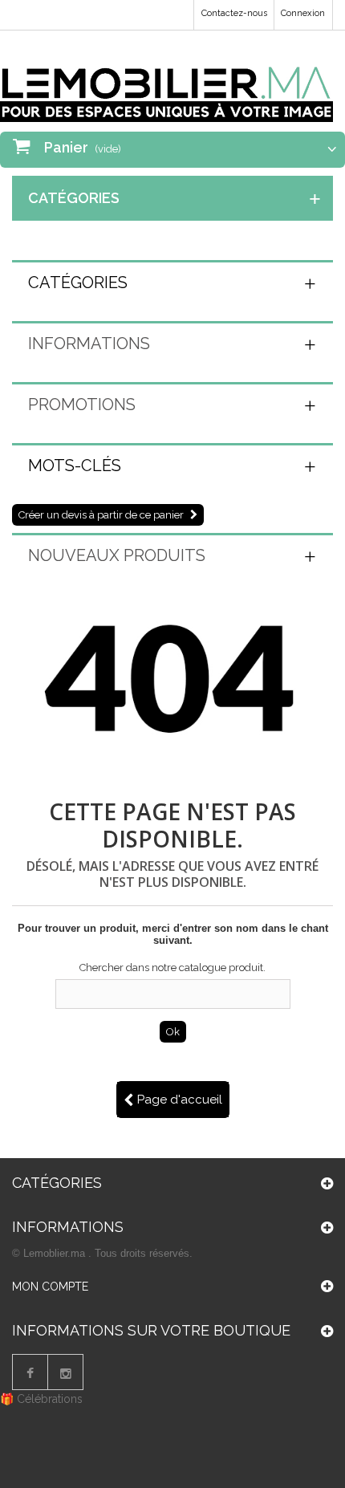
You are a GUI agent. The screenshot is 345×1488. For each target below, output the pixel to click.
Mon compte (50, 1286)
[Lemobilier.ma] (166, 82)
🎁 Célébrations (41, 1398)
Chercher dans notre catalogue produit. (172, 968)
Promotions (82, 404)
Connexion (303, 13)
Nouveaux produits (116, 555)
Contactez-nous (234, 13)
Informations (89, 343)
